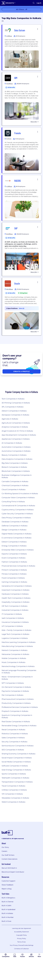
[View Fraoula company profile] (21, 150)
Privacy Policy (21, 938)
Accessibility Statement (21, 932)
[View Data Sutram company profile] (21, 47)
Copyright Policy (21, 935)
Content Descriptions (9, 859)
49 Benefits (11, 238)
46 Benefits (11, 293)
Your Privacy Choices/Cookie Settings (21, 945)
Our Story (5, 847)
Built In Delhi (6, 905)
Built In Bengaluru (8, 898)
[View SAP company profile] (21, 249)
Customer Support (8, 881)
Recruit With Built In (9, 868)
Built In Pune (6, 921)
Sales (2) (21, 308)
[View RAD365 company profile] (21, 198)
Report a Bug (6, 889)
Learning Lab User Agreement (21, 928)
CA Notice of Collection (21, 948)
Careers (4, 851)
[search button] (33, 3)
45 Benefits (11, 87)
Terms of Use (21, 942)
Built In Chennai (7, 902)
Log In (39, 3)
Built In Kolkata (7, 913)
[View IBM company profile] (21, 99)
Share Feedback (7, 885)
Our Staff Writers (8, 855)
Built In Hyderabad (8, 909)
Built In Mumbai (7, 917)
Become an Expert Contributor (13, 872)
